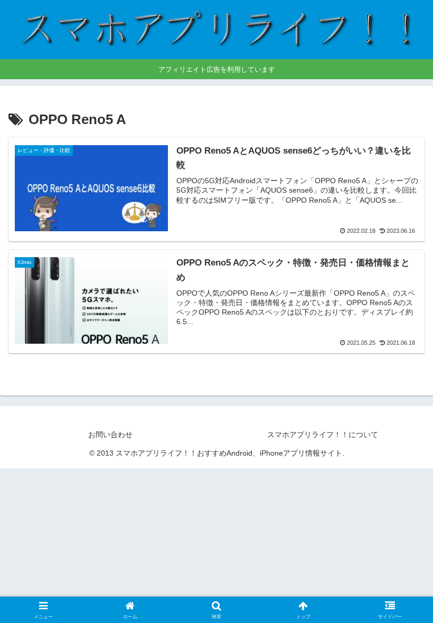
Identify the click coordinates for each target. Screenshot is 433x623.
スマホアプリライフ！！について (322, 434)
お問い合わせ (110, 434)
